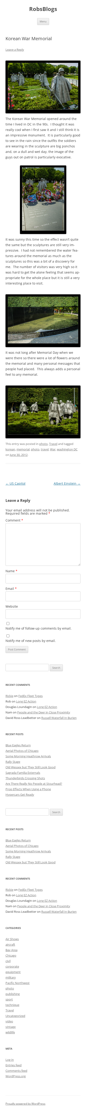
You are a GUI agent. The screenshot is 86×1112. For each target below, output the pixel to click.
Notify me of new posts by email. (31, 640)
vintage (11, 1027)
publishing (13, 994)
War (52, 449)
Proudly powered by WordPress (25, 1104)
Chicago (11, 955)
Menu (43, 21)
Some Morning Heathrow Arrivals (28, 756)
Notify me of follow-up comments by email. (39, 628)
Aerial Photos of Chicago (22, 751)
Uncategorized (15, 1016)
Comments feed (16, 1071)
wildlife (10, 1032)
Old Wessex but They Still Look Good (30, 767)
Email (11, 588)
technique (12, 1005)
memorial (23, 449)
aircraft (10, 944)
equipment (13, 972)
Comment (14, 520)
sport (9, 999)
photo (43, 444)
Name (11, 571)
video (9, 1021)
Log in (10, 1060)
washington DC (67, 449)
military (11, 977)
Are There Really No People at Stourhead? (34, 784)
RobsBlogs (43, 9)
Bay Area (11, 950)
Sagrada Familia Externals (23, 773)
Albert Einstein (67, 483)
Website (12, 606)
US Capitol (15, 483)
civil (8, 961)
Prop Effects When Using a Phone (28, 789)
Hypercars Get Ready (20, 795)
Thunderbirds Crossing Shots (25, 778)
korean (10, 449)
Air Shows (12, 939)
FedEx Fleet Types (30, 696)
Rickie (9, 696)
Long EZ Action (26, 701)
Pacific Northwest (18, 983)
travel (45, 449)
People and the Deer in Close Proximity (43, 712)
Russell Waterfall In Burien (59, 718)
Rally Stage (13, 762)
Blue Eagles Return (18, 745)
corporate (12, 966)
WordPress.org (16, 1076)
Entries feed (14, 1065)
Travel (53, 444)
